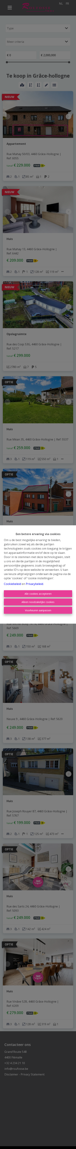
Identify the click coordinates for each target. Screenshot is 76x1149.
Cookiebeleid (12, 584)
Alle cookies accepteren (38, 593)
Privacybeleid (34, 584)
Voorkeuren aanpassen (38, 610)
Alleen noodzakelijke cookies (38, 602)
